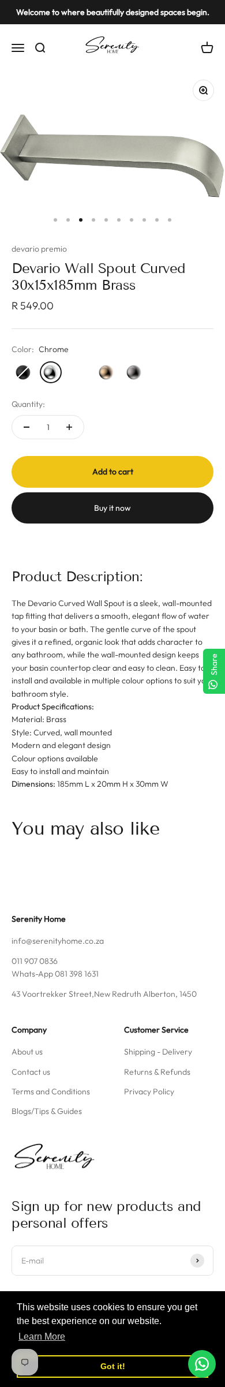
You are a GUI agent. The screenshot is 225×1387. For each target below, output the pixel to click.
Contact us (31, 1072)
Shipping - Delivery (158, 1051)
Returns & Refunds (157, 1072)
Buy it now (112, 508)
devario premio (39, 249)
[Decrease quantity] (26, 427)
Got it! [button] (112, 1366)
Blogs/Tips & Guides (47, 1111)
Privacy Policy (149, 1091)
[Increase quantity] (69, 427)
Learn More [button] (41, 1336)
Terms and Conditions (51, 1091)
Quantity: (28, 404)
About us (27, 1051)
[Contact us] (202, 1364)
